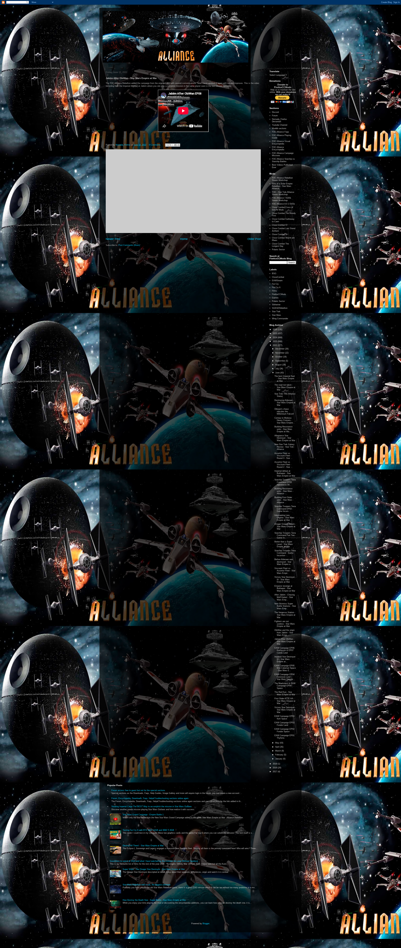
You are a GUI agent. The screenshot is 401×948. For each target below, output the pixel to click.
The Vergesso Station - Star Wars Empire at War (284, 614)
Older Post (254, 239)
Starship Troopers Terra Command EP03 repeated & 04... (285, 482)
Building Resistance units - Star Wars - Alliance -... (283, 491)
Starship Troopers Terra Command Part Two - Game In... (285, 535)
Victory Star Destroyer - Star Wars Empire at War (285, 709)
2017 (275, 771)
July (277, 368)
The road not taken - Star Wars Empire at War (284, 387)
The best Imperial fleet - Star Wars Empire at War (284, 378)
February (279, 754)
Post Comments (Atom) (129, 245)
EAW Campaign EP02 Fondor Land (284, 723)
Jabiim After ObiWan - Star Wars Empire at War (284, 641)
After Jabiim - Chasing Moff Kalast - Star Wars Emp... (284, 597)
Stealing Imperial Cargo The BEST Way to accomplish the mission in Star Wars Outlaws (151, 806)
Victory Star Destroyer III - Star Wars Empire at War (284, 579)
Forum (275, 115)
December (280, 349)
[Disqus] (183, 191)
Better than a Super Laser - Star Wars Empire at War (283, 544)
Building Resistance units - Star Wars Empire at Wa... (283, 429)
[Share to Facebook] (175, 145)
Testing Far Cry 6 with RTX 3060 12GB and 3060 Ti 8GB (148, 830)
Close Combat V (279, 234)
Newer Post (113, 239)
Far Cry (275, 284)
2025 (275, 333)
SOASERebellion (279, 308)
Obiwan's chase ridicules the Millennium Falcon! (284, 411)
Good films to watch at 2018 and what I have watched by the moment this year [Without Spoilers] (154, 861)
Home (184, 239)
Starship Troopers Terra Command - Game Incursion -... (285, 553)
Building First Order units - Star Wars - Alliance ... (283, 499)
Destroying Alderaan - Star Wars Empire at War (284, 402)
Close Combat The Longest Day (280, 245)
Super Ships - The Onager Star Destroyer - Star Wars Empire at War (154, 869)
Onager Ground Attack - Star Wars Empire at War (285, 526)
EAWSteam (277, 280)
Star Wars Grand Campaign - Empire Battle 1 (143, 814)
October (279, 357)
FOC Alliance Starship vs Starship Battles (283, 160)
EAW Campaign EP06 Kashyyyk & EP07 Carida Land (284, 650)
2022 (275, 345)
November (280, 353)
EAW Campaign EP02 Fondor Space (284, 730)
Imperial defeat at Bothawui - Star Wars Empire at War (284, 473)
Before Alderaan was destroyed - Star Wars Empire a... (283, 561)
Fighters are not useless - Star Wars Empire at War (284, 623)
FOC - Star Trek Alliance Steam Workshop (283, 193)
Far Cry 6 (276, 287)
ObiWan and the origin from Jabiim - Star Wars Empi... (284, 632)
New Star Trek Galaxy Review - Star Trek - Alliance (284, 446)
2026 (275, 329)
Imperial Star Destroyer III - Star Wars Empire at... (284, 659)
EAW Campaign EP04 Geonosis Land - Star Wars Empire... (284, 676)
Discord (275, 112)
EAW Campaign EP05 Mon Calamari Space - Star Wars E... (285, 668)
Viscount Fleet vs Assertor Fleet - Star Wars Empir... (284, 570)
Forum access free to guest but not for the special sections (138, 790)
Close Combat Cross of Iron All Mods (282, 208)
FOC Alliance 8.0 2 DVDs (283, 204)
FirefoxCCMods (279, 294)
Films (274, 291)
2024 (275, 337)
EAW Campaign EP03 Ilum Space (284, 717)
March (278, 751)
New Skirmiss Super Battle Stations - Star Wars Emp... (285, 606)
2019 (275, 764)
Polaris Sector (278, 249)
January (279, 759)
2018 (275, 767)
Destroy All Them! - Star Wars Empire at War (143, 845)
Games (275, 298)
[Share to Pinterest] (178, 145)
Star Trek (276, 311)
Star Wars (276, 315)
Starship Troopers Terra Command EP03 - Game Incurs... (285, 508)
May (277, 743)
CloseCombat (278, 277)
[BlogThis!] (169, 145)
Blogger (206, 923)
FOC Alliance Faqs (280, 132)
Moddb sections (279, 128)
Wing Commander (280, 318)
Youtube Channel (279, 125)
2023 (275, 341)
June (277, 373)
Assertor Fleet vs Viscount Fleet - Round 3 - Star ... (283, 455)
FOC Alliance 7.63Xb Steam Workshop (281, 199)
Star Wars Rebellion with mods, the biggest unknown (146, 885)
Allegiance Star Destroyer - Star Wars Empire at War (284, 438)
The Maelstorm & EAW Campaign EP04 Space (284, 685)
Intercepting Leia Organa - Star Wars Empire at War (284, 517)
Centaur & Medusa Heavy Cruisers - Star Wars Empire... (284, 420)
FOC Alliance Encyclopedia (278, 148)
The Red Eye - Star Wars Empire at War (284, 693)
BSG (274, 273)
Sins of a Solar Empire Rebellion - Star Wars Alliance (282, 186)
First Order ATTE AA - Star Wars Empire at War (284, 701)
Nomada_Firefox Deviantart (279, 120)
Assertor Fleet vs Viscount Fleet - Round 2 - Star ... (283, 464)
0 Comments (155, 145)
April (277, 747)
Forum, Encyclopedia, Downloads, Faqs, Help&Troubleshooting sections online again (149, 798)
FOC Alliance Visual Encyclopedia (281, 142)
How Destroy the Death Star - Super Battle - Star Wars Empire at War (154, 900)
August (278, 365)
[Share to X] (172, 145)
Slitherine (276, 304)
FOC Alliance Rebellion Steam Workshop (282, 179)
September (280, 361)
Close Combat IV (279, 225)
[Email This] (166, 145)
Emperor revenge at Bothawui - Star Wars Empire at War (284, 588)
